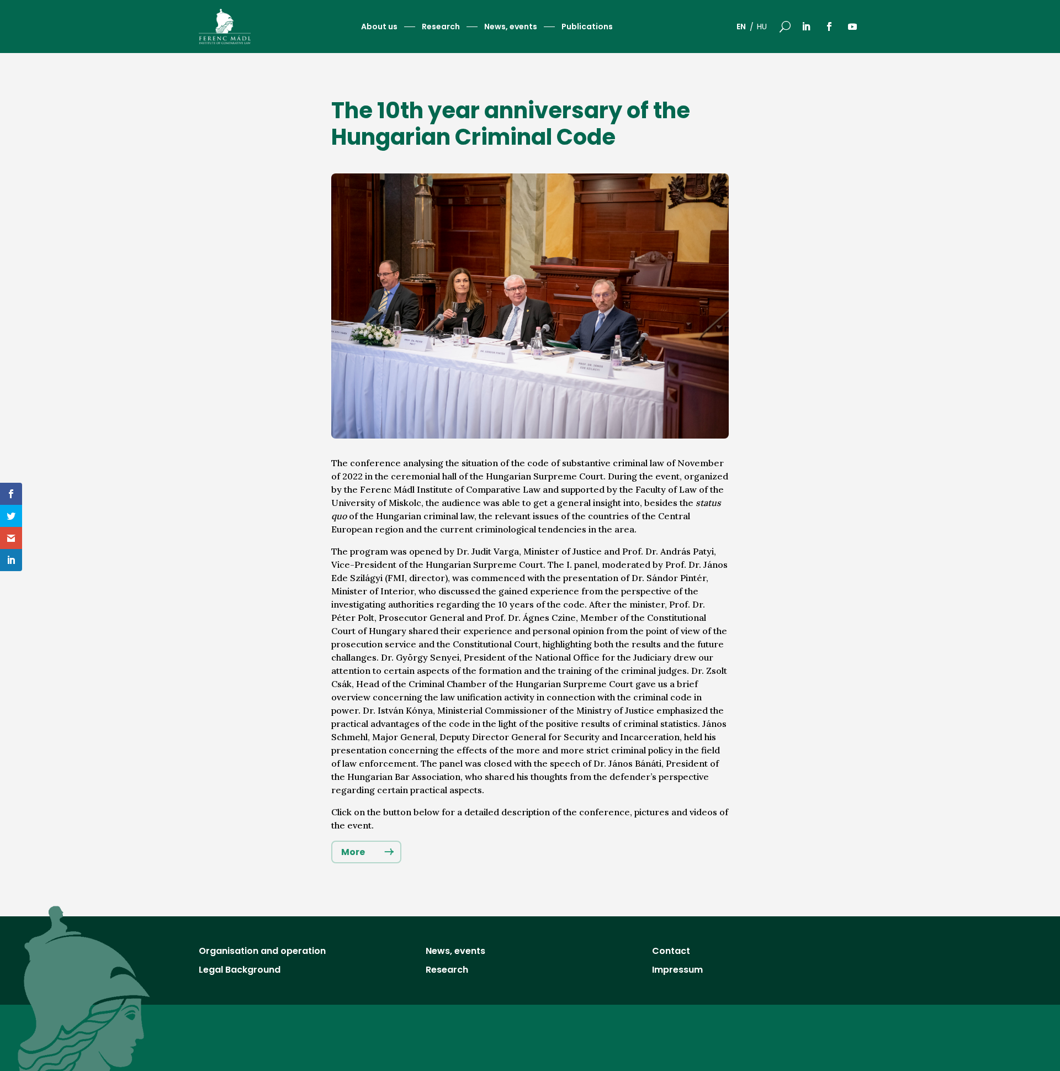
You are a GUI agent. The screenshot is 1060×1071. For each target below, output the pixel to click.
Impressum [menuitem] (677, 971)
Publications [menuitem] (587, 27)
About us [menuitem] (379, 27)
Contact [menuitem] (671, 952)
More (353, 852)
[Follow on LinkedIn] (806, 26)
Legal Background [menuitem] (239, 971)
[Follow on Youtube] (852, 26)
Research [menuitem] (441, 27)
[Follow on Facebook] (829, 26)
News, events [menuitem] (510, 27)
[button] (785, 26)
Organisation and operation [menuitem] (262, 952)
